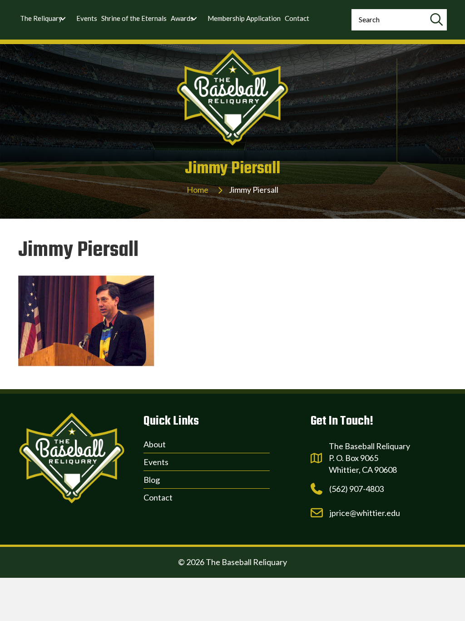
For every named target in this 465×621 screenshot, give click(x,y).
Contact (158, 497)
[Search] (436, 20)
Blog (151, 480)
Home (197, 190)
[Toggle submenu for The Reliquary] (62, 18)
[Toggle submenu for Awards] (194, 18)
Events (155, 462)
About (154, 444)
